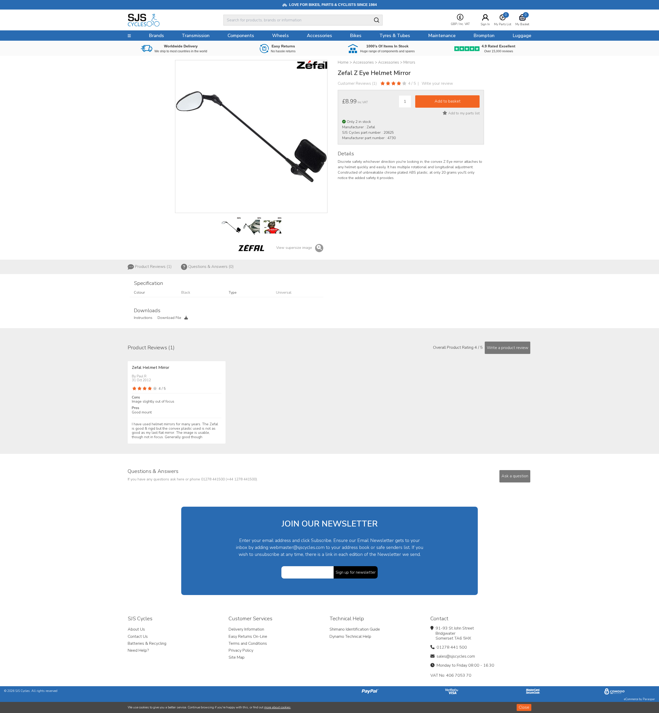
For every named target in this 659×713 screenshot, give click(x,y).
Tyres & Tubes (394, 35)
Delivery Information (246, 629)
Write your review (437, 83)
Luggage (522, 35)
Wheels (280, 35)
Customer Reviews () (357, 83)
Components (241, 35)
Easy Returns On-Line (248, 636)
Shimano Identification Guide (355, 629)
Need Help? (138, 650)
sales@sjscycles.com (456, 656)
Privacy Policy (241, 650)
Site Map (237, 657)
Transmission (196, 35)
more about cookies (277, 707)
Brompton (484, 35)
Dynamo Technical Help (350, 636)
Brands (156, 35)
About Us (136, 629)
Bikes (355, 35)
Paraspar (649, 699)
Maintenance (442, 35)
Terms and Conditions (248, 643)
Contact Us (138, 636)
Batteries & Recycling (147, 643)
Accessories (319, 35)
